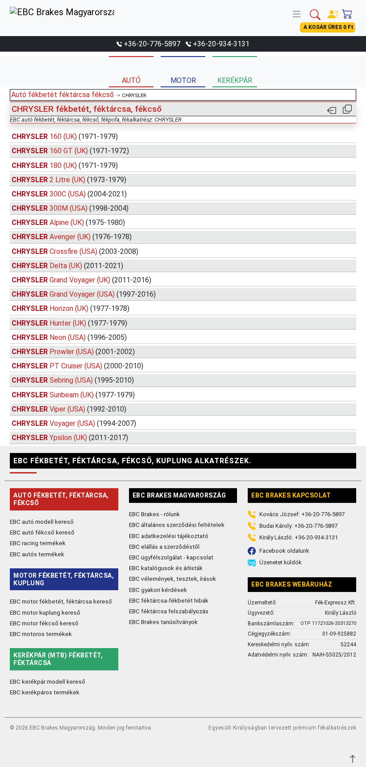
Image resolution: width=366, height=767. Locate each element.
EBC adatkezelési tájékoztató (168, 535)
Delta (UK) (67, 265)
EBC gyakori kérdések (158, 589)
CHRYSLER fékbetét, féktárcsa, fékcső (87, 109)
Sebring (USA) (73, 380)
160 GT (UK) (70, 151)
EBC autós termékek (37, 554)
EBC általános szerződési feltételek (177, 524)
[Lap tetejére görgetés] (353, 758)
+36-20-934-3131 (221, 44)
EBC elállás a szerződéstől (164, 546)
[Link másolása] (347, 109)
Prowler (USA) (73, 351)
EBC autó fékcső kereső (42, 532)
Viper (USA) (69, 409)
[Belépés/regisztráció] (333, 12)
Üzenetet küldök (280, 562)
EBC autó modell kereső (42, 521)
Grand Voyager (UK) (81, 280)
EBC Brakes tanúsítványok (163, 621)
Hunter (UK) (69, 323)
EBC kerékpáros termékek (44, 692)
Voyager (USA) (74, 423)
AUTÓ (131, 80)
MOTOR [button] (183, 80)
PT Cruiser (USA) (77, 366)
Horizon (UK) (70, 308)
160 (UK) (65, 136)
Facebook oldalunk (284, 550)
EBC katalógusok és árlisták (166, 567)
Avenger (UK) (72, 237)
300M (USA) (70, 208)
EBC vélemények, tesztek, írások (172, 578)
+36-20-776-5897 (152, 44)
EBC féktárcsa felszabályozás (168, 611)
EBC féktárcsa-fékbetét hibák (168, 600)
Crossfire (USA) (75, 251)
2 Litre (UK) (69, 179)
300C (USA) (69, 194)
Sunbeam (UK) (73, 395)
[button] (298, 13)
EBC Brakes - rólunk (154, 514)
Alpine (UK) (68, 222)
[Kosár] (347, 12)
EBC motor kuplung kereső (45, 612)
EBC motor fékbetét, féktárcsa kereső (61, 601)
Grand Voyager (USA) (84, 294)
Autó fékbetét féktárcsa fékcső (62, 94)
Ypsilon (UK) (70, 437)
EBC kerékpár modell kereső (47, 681)
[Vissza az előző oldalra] (331, 109)
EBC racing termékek (38, 543)
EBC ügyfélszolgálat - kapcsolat (171, 557)
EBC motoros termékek (41, 633)
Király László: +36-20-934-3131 (298, 537)
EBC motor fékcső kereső (44, 623)
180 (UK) (65, 165)
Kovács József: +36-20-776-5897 (302, 514)
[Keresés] (315, 13)
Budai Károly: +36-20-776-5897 (298, 525)
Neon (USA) (69, 337)
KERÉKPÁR (234, 80)
